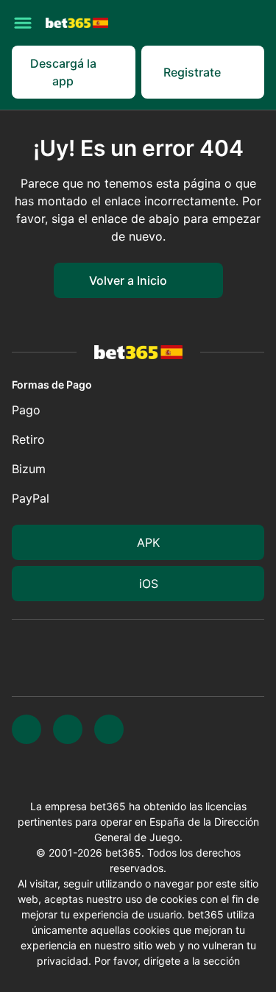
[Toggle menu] (23, 23)
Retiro (28, 439)
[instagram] (67, 729)
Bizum (29, 468)
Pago (26, 410)
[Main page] (77, 22)
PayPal (30, 498)
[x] (26, 729)
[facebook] (109, 729)
